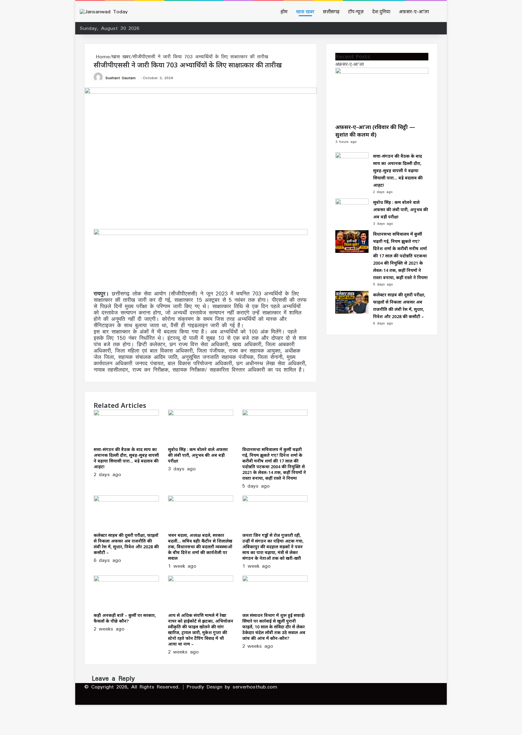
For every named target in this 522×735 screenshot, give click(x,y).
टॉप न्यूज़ (356, 11)
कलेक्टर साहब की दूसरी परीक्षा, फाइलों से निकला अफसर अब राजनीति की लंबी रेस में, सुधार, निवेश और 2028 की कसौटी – (126, 543)
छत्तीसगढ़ (331, 11)
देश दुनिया (381, 11)
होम (284, 11)
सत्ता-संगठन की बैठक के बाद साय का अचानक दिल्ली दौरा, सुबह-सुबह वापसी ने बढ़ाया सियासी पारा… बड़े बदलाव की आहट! (126, 457)
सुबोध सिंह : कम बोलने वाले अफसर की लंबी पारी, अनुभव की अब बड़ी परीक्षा (198, 455)
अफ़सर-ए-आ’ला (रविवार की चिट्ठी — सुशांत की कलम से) (375, 130)
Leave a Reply (113, 678)
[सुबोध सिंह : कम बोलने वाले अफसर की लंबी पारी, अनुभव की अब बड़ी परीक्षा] (200, 414)
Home (102, 56)
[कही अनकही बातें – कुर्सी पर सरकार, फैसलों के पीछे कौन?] (126, 580)
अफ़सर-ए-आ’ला (414, 11)
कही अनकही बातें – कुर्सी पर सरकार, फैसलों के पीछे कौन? (125, 618)
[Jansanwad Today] (104, 11)
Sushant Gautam (120, 78)
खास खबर (305, 11)
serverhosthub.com (255, 687)
